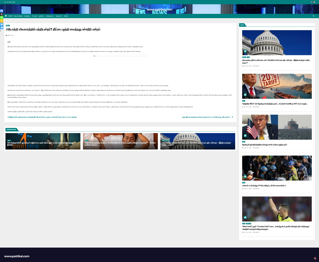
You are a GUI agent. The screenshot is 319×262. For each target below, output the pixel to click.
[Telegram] (1, 27)
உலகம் (168, 140)
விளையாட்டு (248, 223)
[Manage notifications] (315, 258)
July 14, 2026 (248, 107)
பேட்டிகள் (34, 16)
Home (10, 16)
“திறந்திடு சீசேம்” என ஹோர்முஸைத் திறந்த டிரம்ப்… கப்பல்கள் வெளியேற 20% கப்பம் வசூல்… (275, 104)
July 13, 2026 (248, 147)
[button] (313, 16)
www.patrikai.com (159, 9)
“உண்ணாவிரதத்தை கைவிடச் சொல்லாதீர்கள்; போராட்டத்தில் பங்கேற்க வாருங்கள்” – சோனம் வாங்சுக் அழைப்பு (120, 144)
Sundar (256, 66)
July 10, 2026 (248, 232)
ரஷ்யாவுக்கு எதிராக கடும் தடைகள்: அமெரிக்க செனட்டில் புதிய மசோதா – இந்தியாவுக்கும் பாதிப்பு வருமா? (196, 144)
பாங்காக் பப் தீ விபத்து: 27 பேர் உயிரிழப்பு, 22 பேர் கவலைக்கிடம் (264, 185)
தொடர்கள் (59, 16)
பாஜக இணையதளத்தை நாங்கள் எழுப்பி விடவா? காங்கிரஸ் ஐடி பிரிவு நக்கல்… (207, 117)
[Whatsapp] (1, 17)
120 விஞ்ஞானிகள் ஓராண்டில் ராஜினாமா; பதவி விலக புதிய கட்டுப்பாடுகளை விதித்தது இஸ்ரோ (40, 144)
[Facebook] (1, 11)
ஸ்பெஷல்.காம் (50, 16)
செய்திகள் (27, 16)
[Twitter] (1, 24)
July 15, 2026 (248, 66)
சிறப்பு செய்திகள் (18, 16)
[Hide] (0, 31)
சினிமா (66, 16)
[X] (1, 14)
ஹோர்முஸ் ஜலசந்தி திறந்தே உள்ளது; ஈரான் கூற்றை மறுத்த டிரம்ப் (264, 145)
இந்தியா (7, 25)
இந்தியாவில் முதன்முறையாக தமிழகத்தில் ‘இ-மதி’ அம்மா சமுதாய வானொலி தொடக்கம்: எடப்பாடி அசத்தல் (43, 117)
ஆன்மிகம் (41, 16)
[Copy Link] (1, 21)
